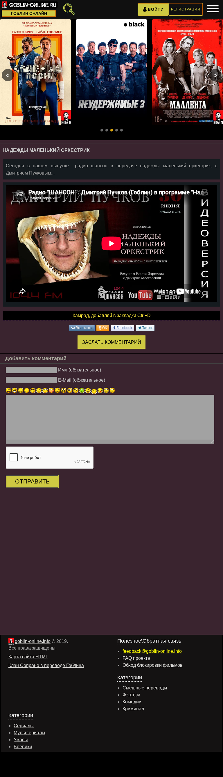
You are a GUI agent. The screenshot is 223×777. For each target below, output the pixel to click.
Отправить (32, 481)
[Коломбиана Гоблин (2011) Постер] (187, 72)
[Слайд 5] (121, 130)
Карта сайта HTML (28, 656)
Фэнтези (131, 694)
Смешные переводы (145, 687)
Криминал (133, 708)
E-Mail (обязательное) (81, 380)
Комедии (132, 701)
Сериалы (24, 725)
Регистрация (185, 9)
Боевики (23, 746)
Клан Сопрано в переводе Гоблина (46, 665)
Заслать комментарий (111, 342)
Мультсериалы (29, 732)
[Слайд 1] (101, 130)
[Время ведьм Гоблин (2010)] (111, 72)
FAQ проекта (136, 658)
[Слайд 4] (116, 130)
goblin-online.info (33, 641)
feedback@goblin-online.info (152, 651)
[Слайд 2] (106, 130)
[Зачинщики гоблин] (35, 72)
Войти (156, 9)
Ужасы (21, 739)
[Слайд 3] (111, 130)
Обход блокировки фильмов (153, 665)
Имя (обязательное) (79, 369)
